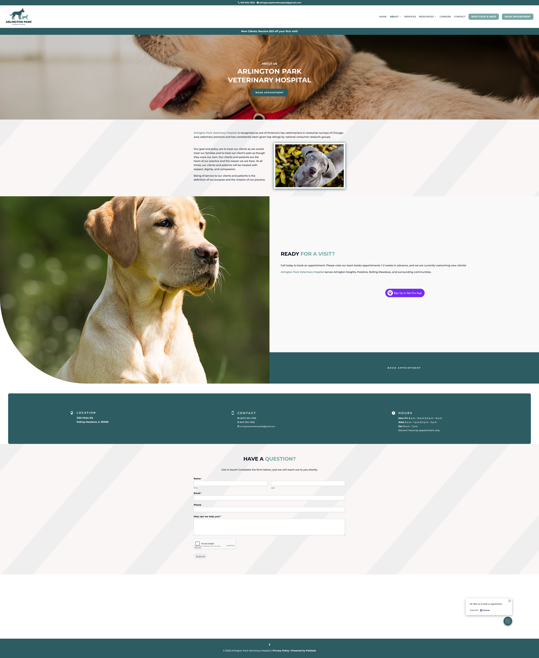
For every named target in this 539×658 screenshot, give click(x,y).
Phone (197, 505)
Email (198, 493)
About (394, 16)
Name (198, 478)
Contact (459, 16)
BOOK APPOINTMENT (269, 92)
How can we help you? (208, 516)
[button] (508, 621)
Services (410, 16)
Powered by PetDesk (303, 650)
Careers (445, 16)
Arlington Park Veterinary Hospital (215, 132)
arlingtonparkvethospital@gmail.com (257, 426)
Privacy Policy (281, 650)
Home (383, 16)
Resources (426, 16)
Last (273, 488)
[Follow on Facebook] (269, 644)
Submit (200, 556)
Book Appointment (518, 16)
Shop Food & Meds (483, 16)
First (196, 488)
